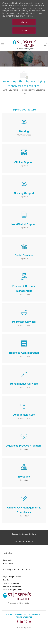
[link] (24, 44)
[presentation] (8, 560)
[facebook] (17, 621)
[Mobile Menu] (2, 44)
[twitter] (25, 621)
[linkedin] (21, 621)
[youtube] (30, 621)
